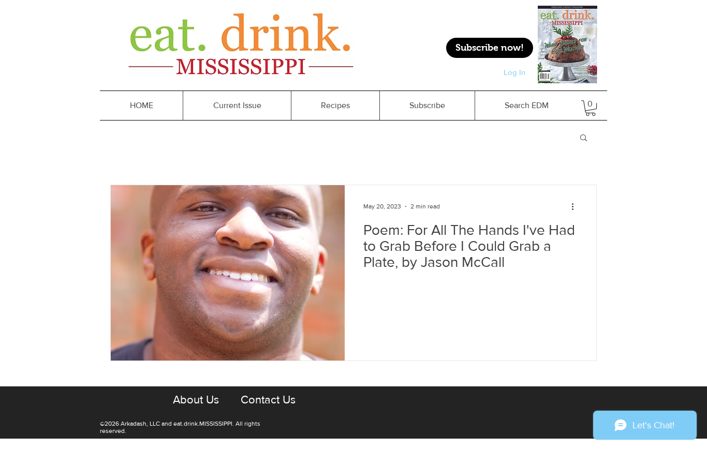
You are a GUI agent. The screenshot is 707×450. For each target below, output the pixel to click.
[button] (583, 138)
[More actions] (576, 206)
